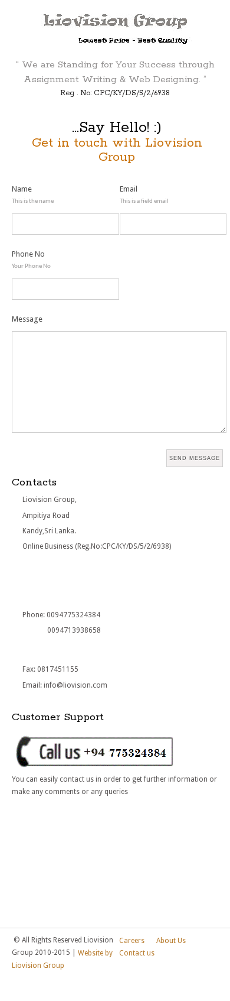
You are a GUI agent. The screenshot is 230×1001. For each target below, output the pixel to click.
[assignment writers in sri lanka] (115, 26)
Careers (131, 941)
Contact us (137, 953)
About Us (171, 941)
